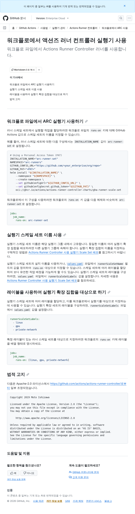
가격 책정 (78, 500)
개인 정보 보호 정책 (16, 479)
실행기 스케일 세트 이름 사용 (34, 234)
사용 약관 (38, 500)
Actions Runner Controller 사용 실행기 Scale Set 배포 (63, 252)
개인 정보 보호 (54, 500)
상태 (67, 500)
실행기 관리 (58, 27)
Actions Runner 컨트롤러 (83, 27)
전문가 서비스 (94, 500)
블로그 (108, 500)
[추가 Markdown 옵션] (39, 70)
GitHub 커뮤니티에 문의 (85, 472)
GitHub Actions (27, 27)
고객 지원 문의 (80, 477)
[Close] (125, 6)
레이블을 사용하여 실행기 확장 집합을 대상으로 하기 (56, 292)
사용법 (44, 27)
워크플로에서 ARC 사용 (115, 27)
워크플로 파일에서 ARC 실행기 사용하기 (45, 121)
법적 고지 (16, 374)
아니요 (30, 472)
